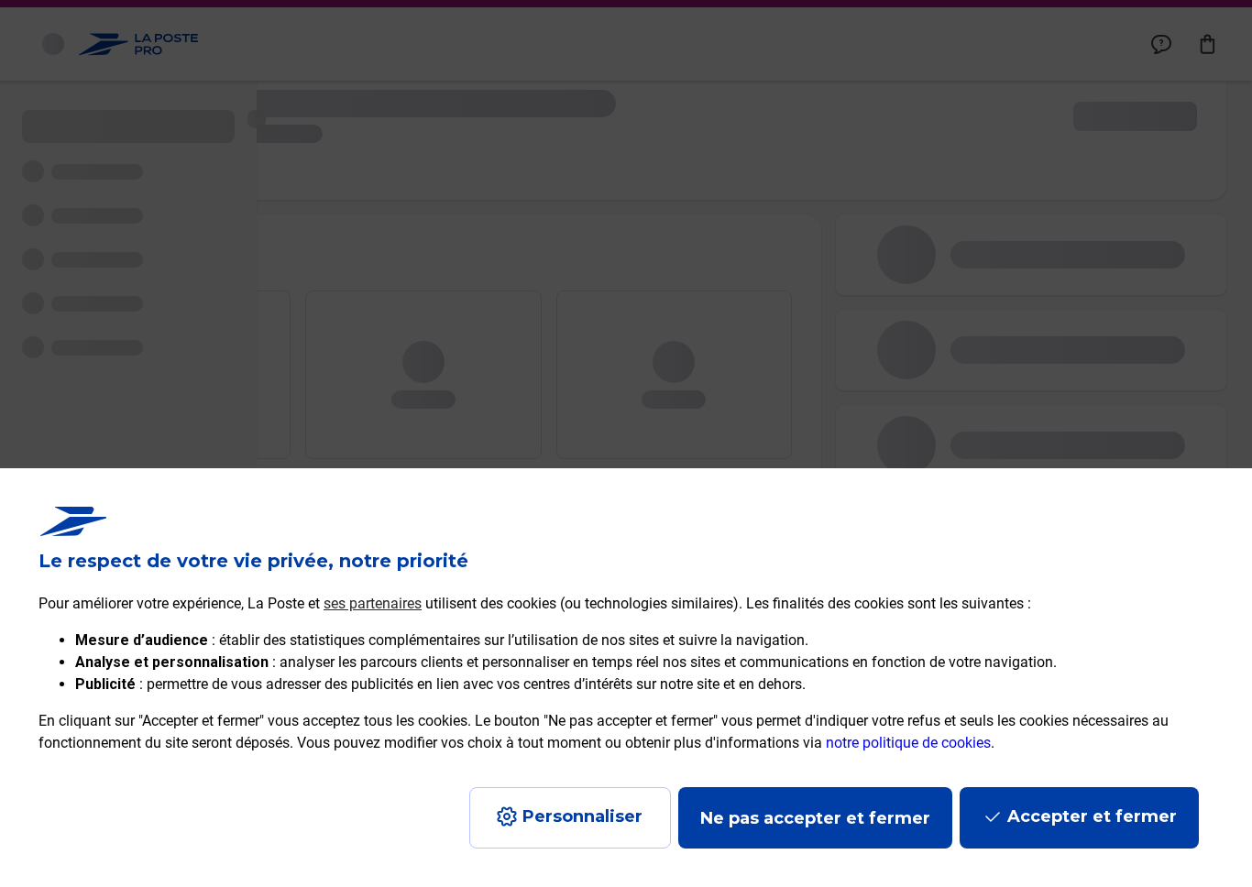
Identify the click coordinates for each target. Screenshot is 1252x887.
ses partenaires (373, 603)
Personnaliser (582, 816)
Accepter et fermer (1092, 816)
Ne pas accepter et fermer (815, 818)
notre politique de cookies (908, 742)
